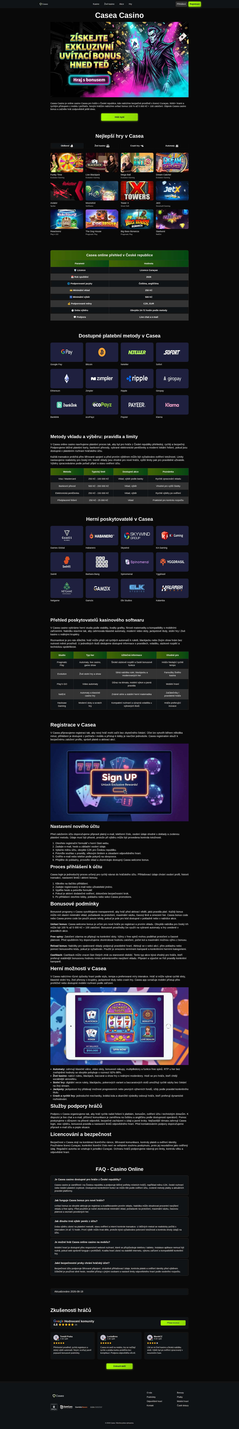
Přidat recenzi (173, 1323)
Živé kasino (100, 146)
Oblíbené (65, 146)
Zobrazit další (119, 1366)
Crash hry (135, 146)
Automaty (170, 146)
